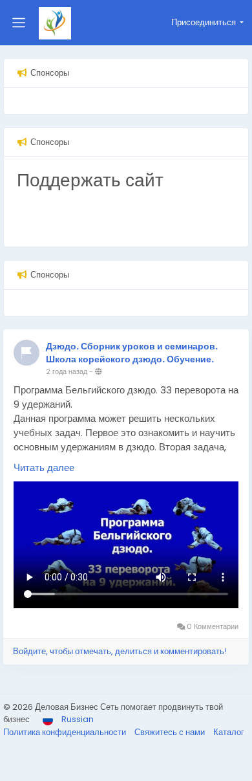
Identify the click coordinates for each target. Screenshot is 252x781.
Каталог (228, 732)
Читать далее (44, 467)
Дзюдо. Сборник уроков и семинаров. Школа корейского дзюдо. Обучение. (132, 353)
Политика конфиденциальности (65, 732)
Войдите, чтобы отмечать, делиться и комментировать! (120, 651)
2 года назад (66, 371)
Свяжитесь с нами (170, 732)
